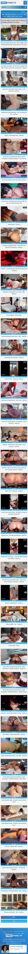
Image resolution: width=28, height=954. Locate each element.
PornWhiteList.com (8, 933)
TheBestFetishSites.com (19, 931)
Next (14, 921)
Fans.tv (14, 935)
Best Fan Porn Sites (8, 931)
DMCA (22, 933)
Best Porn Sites (16, 933)
